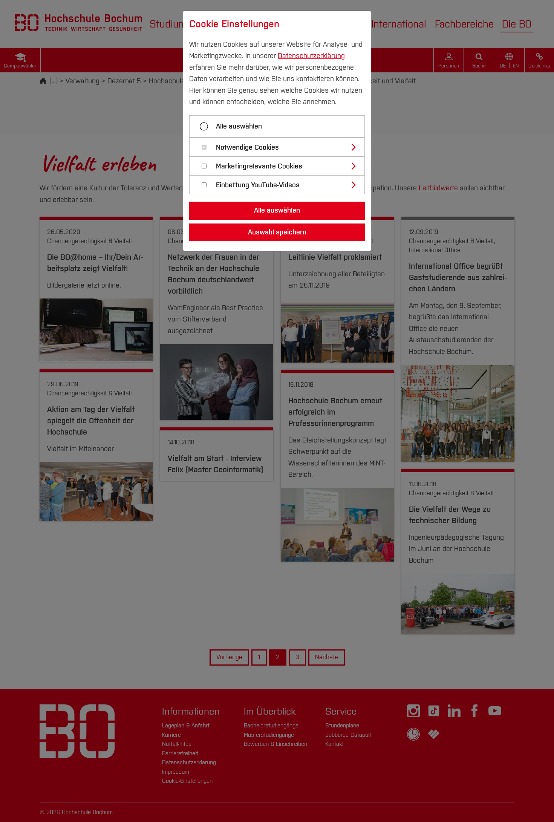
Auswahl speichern (277, 232)
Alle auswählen (239, 126)
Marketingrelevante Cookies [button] (259, 166)
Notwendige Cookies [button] (247, 148)
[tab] (280, 147)
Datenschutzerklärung (311, 56)
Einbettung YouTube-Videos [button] (258, 185)
